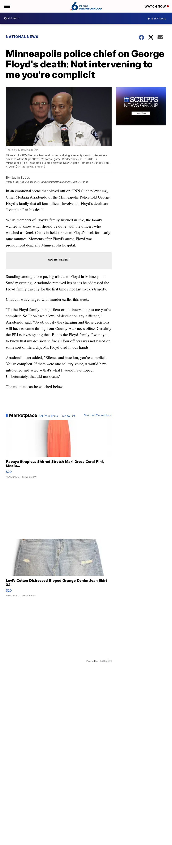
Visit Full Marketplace (98, 415)
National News (22, 37)
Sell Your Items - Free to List (57, 416)
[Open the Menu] (7, 6)
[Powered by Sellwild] (105, 661)
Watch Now (156, 6)
